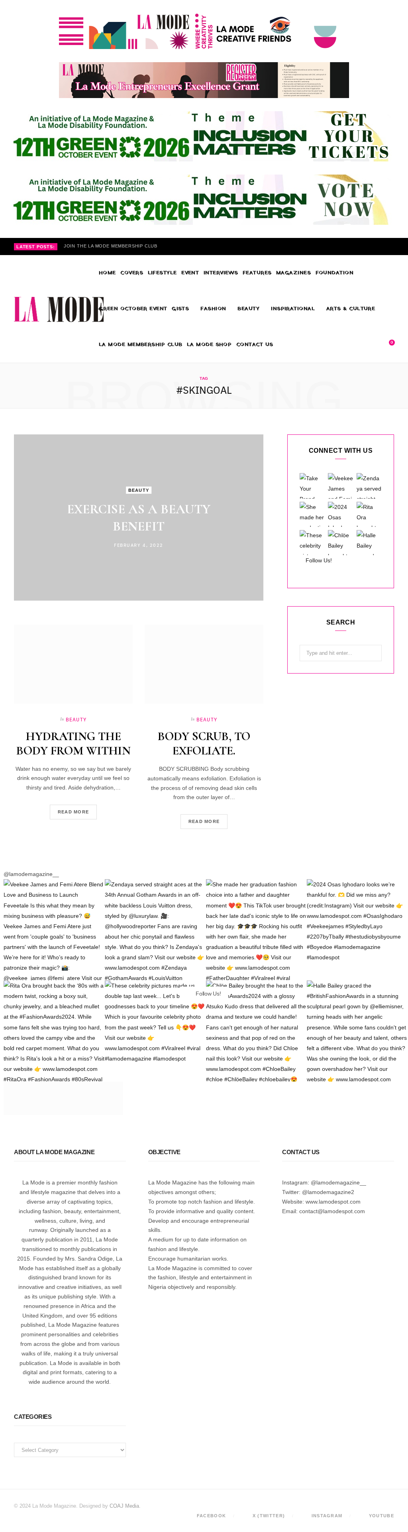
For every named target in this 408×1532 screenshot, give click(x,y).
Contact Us (254, 344)
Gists (180, 308)
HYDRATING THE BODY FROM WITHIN (73, 743)
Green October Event (133, 308)
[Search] (374, 345)
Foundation (335, 273)
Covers (131, 273)
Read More (73, 811)
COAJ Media (124, 1506)
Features (257, 273)
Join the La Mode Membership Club (110, 246)
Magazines (293, 273)
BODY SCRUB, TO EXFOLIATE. (204, 743)
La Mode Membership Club (140, 344)
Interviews (221, 273)
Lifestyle (162, 273)
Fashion (213, 308)
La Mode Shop (209, 344)
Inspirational (293, 308)
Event (190, 273)
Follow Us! (318, 560)
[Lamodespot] (59, 309)
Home (107, 273)
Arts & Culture (350, 308)
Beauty (248, 308)
